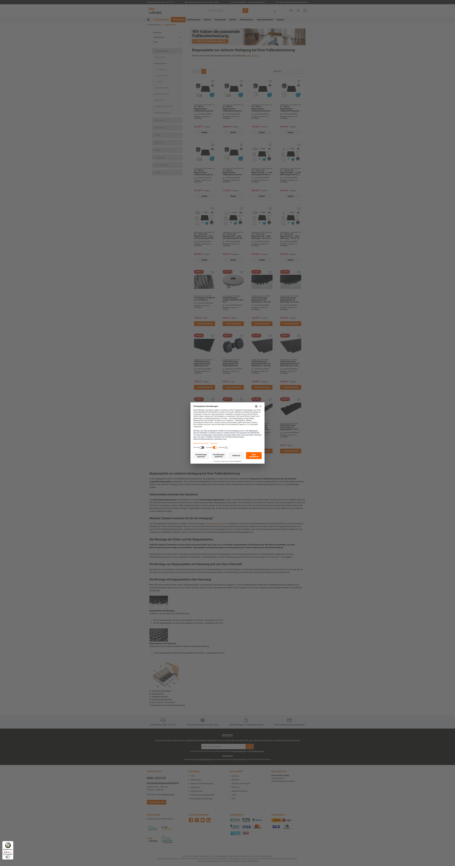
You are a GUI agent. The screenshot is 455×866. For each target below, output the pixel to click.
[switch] (8, 857)
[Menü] (12, 842)
